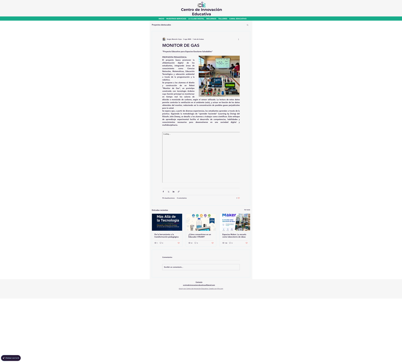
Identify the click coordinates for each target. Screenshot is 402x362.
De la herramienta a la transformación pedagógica (166, 235)
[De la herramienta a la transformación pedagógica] (167, 222)
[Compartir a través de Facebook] (163, 192)
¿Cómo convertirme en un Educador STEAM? (199, 235)
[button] (248, 25)
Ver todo (247, 210)
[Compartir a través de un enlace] (179, 192)
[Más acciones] (238, 39)
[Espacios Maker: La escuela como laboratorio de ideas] (235, 222)
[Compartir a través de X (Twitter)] (168, 192)
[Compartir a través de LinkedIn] (174, 192)
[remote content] (201, 157)
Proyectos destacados (161, 25)
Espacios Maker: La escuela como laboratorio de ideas (234, 235)
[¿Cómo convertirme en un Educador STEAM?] (201, 222)
